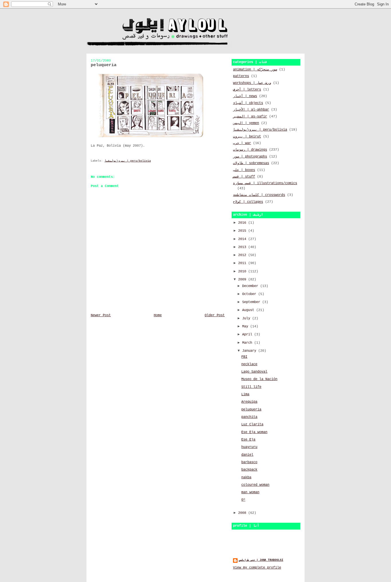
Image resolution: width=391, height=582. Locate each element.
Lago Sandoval (254, 372)
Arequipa (249, 402)
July (247, 318)
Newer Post (101, 315)
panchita (249, 417)
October (250, 294)
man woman (250, 492)
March (248, 343)
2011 (243, 263)
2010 (243, 272)
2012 (243, 255)
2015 (243, 231)
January (250, 351)
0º (243, 500)
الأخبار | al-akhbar (251, 110)
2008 (243, 513)
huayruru (249, 447)
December (251, 286)
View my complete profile (257, 568)
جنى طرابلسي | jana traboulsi (261, 560)
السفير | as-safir (250, 117)
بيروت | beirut (247, 137)
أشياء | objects (248, 103)
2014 (243, 239)
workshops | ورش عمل (252, 83)
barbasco (249, 462)
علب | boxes (244, 170)
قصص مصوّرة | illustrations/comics (265, 183)
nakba (246, 477)
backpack (249, 470)
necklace (249, 364)
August (249, 310)
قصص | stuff (244, 177)
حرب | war (242, 143)
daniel (247, 455)
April (248, 335)
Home (158, 315)
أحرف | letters (247, 90)
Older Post (215, 315)
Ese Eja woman (254, 432)
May (246, 327)
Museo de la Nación (259, 379)
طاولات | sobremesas (251, 163)
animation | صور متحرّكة (255, 70)
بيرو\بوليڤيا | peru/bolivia (127, 160)
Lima (245, 394)
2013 (243, 247)
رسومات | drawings (250, 150)
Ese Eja (248, 440)
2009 (243, 280)
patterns (241, 76)
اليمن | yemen (246, 123)
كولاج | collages (248, 202)
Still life (251, 387)
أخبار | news (245, 96)
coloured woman (255, 485)
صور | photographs (250, 157)
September (252, 302)
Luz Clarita (252, 424)
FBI (244, 357)
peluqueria (251, 410)
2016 (243, 223)
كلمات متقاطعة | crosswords (259, 195)
